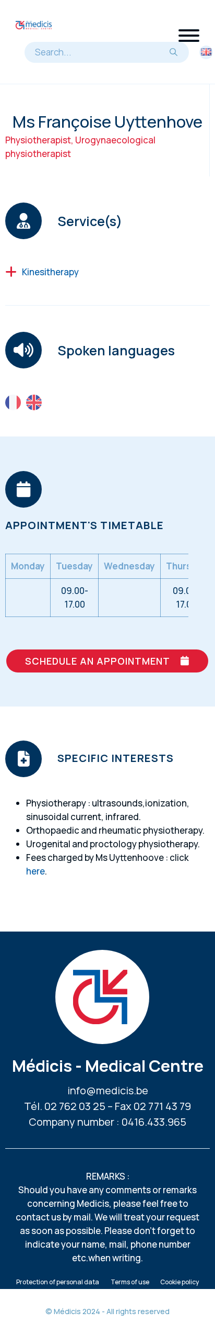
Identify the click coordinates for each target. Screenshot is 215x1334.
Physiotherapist (38, 140)
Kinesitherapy (50, 272)
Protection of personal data (57, 1281)
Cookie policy (179, 1281)
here (35, 871)
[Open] (188, 35)
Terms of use (130, 1281)
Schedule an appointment (97, 661)
